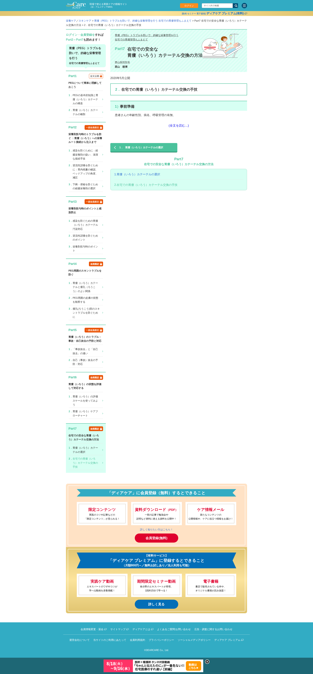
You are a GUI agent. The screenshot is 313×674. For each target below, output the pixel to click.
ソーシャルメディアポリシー (194, 640)
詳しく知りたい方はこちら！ (156, 529)
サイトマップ (118, 629)
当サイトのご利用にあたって (109, 640)
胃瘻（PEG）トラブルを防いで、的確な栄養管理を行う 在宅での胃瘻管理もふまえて (142, 20)
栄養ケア (71, 20)
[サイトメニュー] (244, 5)
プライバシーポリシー (161, 640)
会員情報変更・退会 (92, 629)
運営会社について (79, 640)
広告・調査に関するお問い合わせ (213, 629)
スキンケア (85, 20)
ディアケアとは (141, 629)
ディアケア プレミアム (227, 640)
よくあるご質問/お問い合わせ (174, 629)
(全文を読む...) (179, 125)
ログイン (189, 5)
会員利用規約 (137, 640)
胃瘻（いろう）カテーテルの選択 (137, 174)
